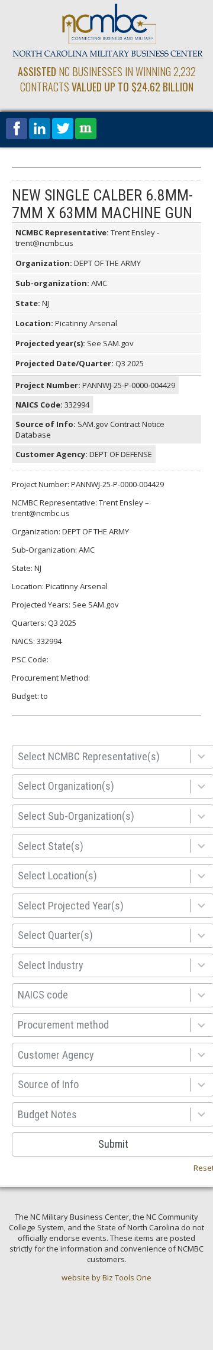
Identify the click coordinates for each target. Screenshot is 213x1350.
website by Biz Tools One (106, 1277)
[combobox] (104, 756)
